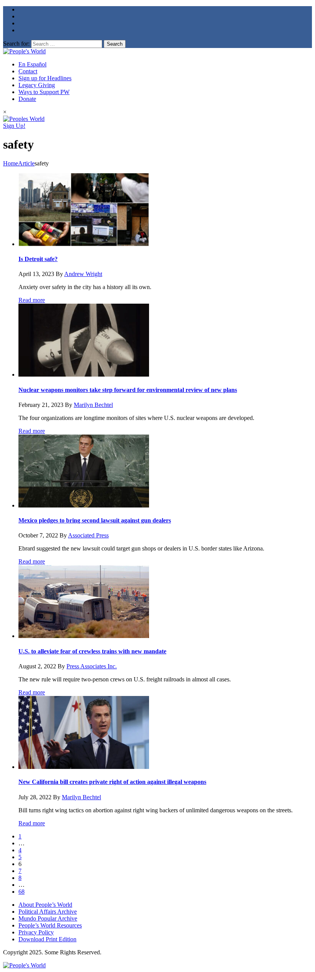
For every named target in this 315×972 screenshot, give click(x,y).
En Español (32, 64)
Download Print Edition (47, 939)
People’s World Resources (50, 925)
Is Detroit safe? (38, 259)
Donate (27, 99)
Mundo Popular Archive (47, 918)
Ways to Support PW (44, 92)
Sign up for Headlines (44, 78)
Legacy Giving (36, 85)
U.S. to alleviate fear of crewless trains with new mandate (92, 651)
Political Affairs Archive (47, 911)
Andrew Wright (83, 274)
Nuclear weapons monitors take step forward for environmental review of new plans (127, 390)
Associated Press (88, 535)
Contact (27, 71)
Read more (31, 300)
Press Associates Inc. (91, 666)
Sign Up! (14, 125)
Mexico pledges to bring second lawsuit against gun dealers (94, 520)
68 (21, 891)
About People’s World (45, 904)
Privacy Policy (36, 932)
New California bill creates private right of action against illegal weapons (112, 782)
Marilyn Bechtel (93, 405)
